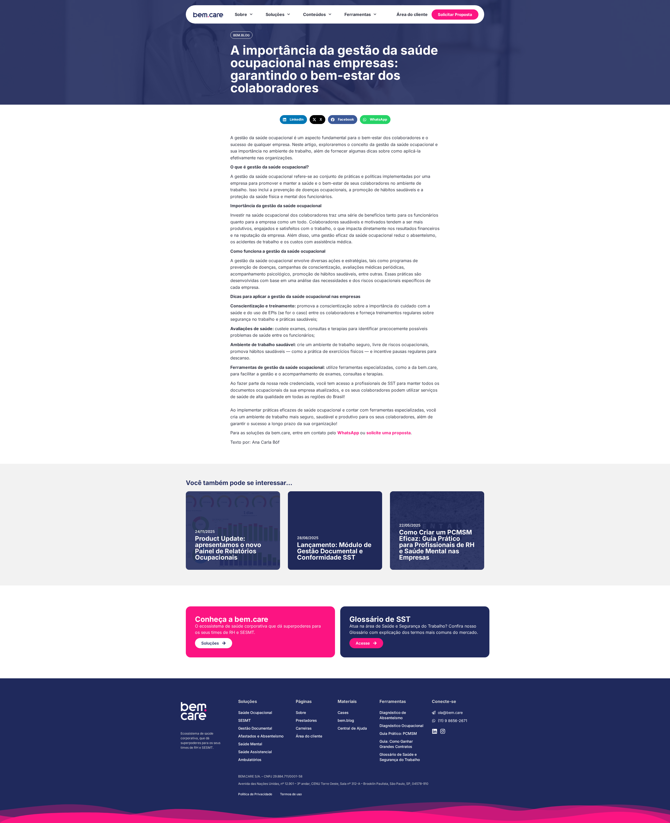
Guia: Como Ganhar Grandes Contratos (396, 744)
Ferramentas (357, 14)
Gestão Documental (255, 728)
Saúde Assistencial (255, 751)
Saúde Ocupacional (255, 712)
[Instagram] (442, 731)
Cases (343, 712)
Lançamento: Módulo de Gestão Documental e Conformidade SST (334, 551)
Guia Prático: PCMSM (398, 733)
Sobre (241, 14)
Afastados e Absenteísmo (260, 736)
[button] (293, 119)
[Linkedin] (434, 731)
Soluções (275, 14)
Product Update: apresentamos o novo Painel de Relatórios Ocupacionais (228, 548)
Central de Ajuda (352, 728)
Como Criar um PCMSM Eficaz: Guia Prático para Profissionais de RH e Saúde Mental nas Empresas (436, 544)
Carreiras (304, 728)
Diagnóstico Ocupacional (401, 725)
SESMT (244, 720)
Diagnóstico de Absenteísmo (392, 715)
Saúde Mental (250, 744)
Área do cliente (412, 14)
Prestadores (306, 720)
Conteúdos (314, 14)
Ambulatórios (249, 759)
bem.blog (241, 35)
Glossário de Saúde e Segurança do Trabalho (399, 757)
